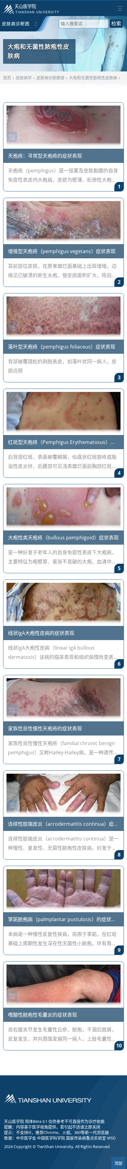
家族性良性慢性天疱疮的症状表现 (45, 728)
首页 (7, 77)
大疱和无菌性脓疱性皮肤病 (93, 77)
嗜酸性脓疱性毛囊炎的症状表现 (42, 1014)
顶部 (118, 1163)
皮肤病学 (24, 77)
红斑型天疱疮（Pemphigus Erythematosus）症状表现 (61, 443)
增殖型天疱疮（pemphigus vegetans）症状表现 (62, 251)
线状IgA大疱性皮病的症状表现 (41, 633)
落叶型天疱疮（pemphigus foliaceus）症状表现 (61, 346)
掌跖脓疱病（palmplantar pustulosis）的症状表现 (62, 920)
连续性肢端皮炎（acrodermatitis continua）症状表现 (63, 824)
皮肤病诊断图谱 (16, 26)
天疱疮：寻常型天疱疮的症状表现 (45, 155)
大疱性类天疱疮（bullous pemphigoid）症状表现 (63, 537)
